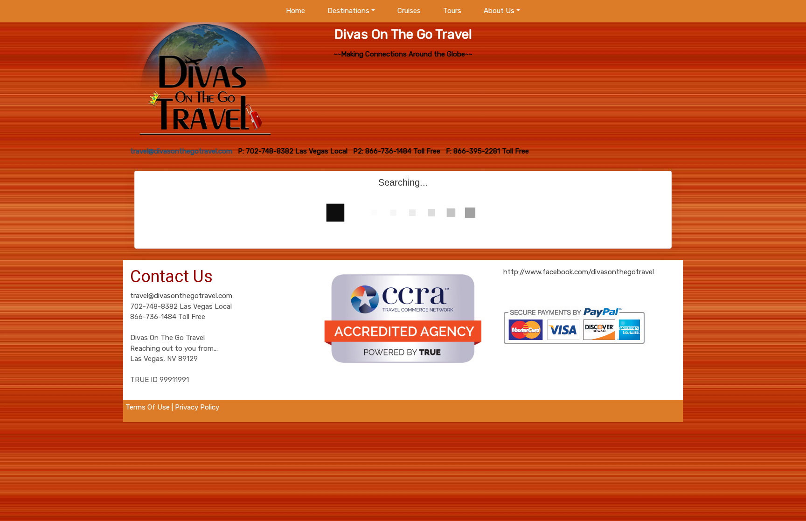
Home (295, 11)
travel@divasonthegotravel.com (181, 296)
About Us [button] (499, 11)
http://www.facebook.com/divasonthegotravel (578, 272)
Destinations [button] (348, 11)
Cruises (409, 11)
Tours (452, 11)
